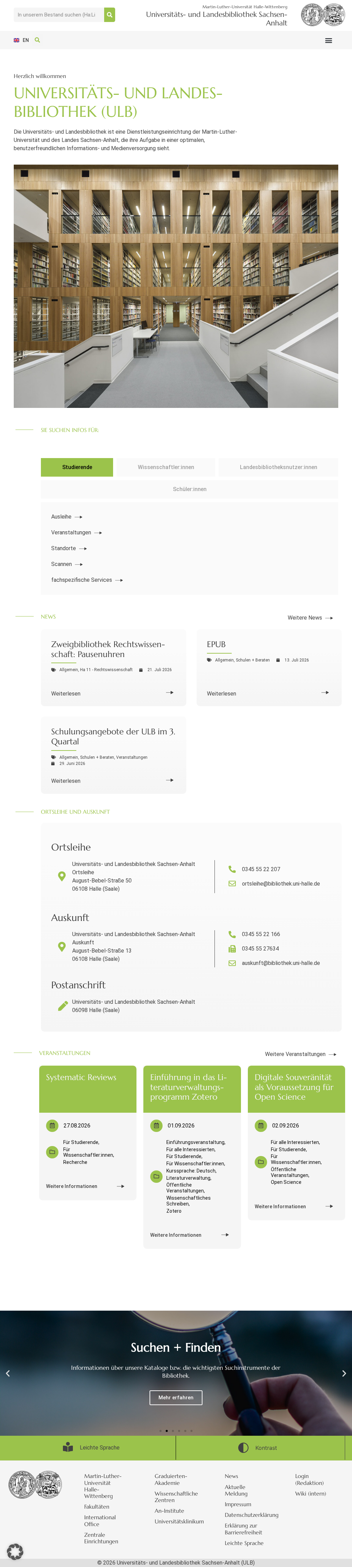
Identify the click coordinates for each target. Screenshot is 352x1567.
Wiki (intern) (310, 1493)
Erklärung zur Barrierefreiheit (243, 1528)
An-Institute (169, 1510)
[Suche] (109, 15)
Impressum (238, 1504)
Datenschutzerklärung (250, 1514)
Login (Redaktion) (309, 1479)
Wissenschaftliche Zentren (176, 1496)
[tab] (77, 467)
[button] (328, 40)
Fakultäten (96, 1506)
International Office (100, 1520)
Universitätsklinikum (179, 1521)
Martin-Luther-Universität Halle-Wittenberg (103, 1485)
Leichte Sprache (244, 1543)
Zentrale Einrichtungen (101, 1538)
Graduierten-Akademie (171, 1479)
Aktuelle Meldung (236, 1490)
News (231, 1475)
